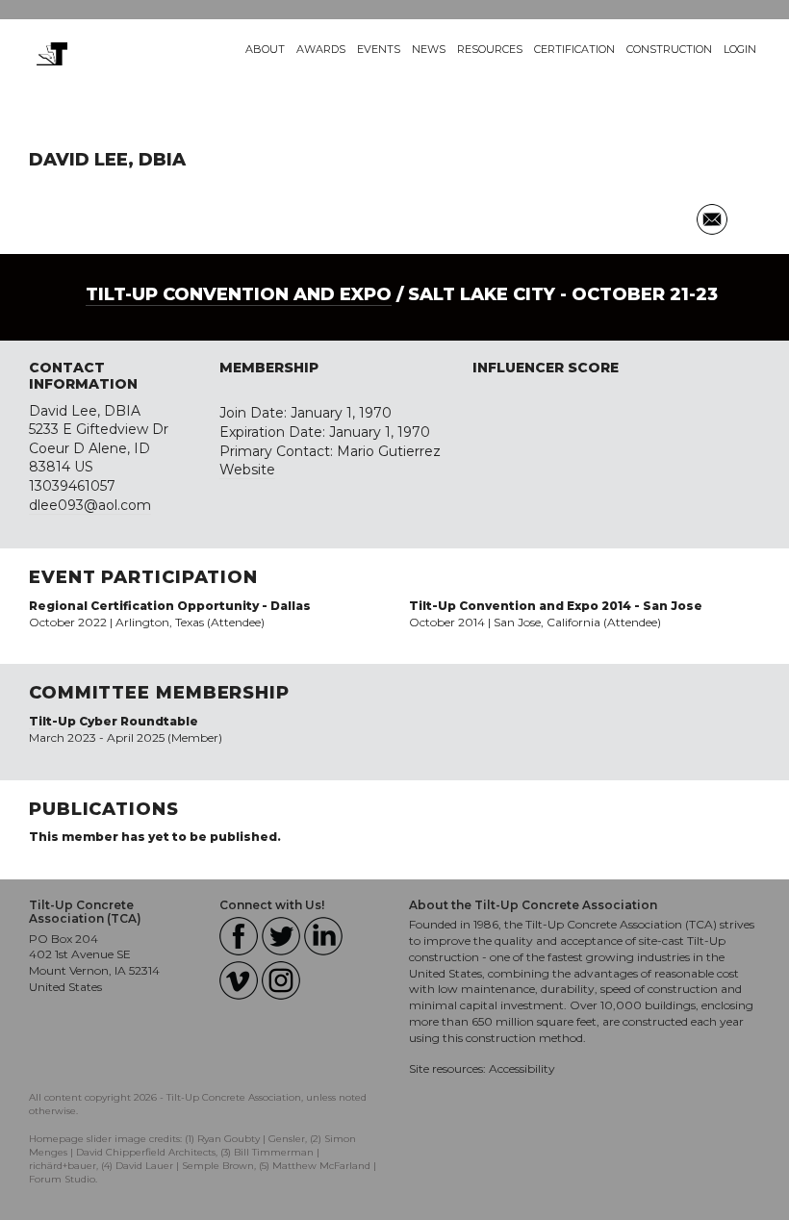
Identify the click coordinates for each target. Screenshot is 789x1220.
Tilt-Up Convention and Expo (239, 294)
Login (740, 49)
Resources (489, 49)
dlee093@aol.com (90, 505)
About (265, 49)
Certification (574, 49)
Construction (669, 49)
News (428, 49)
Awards (320, 49)
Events (378, 49)
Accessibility (522, 1068)
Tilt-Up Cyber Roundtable (113, 721)
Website (247, 469)
